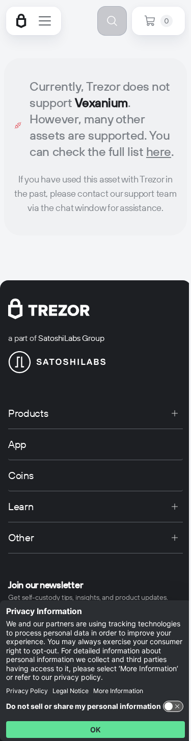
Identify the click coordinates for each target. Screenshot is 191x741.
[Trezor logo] (21, 21)
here (158, 152)
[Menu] (45, 21)
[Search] (112, 21)
